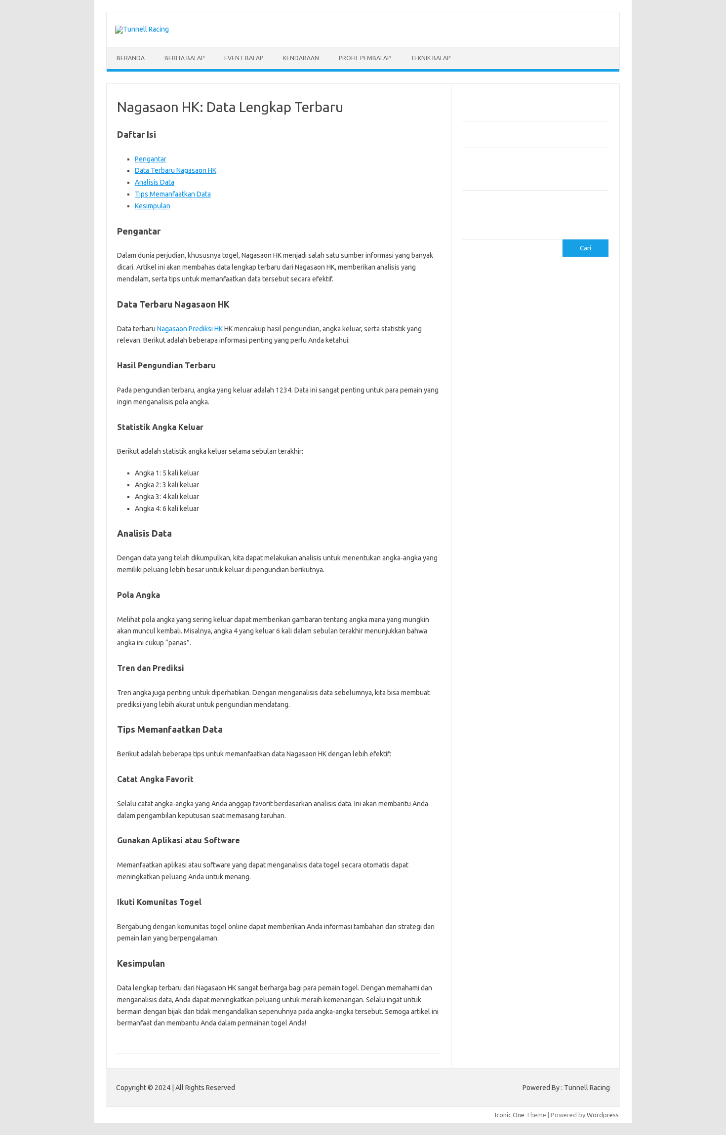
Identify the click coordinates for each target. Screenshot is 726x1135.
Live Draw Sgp (521, 872)
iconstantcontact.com (498, 361)
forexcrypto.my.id (493, 475)
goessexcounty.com (496, 333)
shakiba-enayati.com (497, 759)
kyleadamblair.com (565, 684)
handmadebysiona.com (566, 333)
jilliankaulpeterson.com (561, 664)
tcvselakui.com (555, 418)
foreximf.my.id (540, 494)
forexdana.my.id (549, 475)
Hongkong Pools (539, 853)
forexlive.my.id (489, 504)
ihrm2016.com (557, 655)
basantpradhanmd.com (500, 560)
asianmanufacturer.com (558, 276)
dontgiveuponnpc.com (499, 626)
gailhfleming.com (492, 646)
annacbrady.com (491, 542)
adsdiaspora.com (492, 532)
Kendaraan (301, 58)
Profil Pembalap (365, 58)
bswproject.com (555, 570)
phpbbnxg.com (489, 399)
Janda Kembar (502, 844)
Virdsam (479, 824)
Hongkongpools (544, 862)
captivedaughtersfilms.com (507, 579)
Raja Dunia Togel (553, 834)
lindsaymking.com (493, 693)
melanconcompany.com (501, 389)
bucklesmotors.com (496, 285)
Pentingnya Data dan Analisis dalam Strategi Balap (533, 181)
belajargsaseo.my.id (555, 522)
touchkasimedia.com (497, 427)
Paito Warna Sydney (531, 891)
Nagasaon (509, 824)
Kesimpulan (152, 206)
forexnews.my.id (495, 522)
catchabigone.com (562, 295)
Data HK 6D (551, 881)
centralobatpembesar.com (506, 608)
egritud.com (484, 636)
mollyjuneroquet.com (498, 712)
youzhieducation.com (498, 446)
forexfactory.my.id (550, 484)
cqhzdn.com (484, 314)
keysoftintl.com (536, 380)
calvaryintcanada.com (561, 285)
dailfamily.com (528, 314)
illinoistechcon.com (494, 664)
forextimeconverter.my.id (565, 513)
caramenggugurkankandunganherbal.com (527, 598)
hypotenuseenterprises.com (509, 351)
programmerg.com (566, 409)
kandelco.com (487, 380)
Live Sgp (518, 881)
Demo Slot (502, 862)
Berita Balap (184, 58)
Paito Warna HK (504, 900)
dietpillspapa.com (557, 617)
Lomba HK (507, 910)
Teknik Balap (430, 58)
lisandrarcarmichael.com (502, 702)
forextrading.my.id (494, 513)
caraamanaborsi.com (497, 589)
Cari (467, 233)
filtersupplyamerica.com (547, 323)
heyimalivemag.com (552, 646)
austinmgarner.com (548, 542)
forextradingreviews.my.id (555, 504)
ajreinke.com (542, 532)
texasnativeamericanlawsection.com (520, 779)
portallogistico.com (544, 399)
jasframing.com (489, 371)
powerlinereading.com (500, 409)
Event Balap (243, 58)
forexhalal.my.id (490, 494)
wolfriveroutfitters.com (501, 437)
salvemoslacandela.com (502, 750)
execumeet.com (578, 314)
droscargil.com (559, 626)
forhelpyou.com (531, 636)
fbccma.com (488, 323)
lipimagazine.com (549, 693)
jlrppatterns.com (491, 674)
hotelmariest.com (497, 342)
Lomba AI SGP (553, 919)
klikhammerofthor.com (500, 684)
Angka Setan (507, 834)
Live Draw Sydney (572, 872)
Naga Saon (543, 824)
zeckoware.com (557, 446)
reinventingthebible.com (507, 740)
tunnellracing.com (558, 427)
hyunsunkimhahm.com (499, 655)
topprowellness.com (568, 788)
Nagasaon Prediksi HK (190, 329)
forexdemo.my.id (492, 484)
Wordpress (603, 1114)
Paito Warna (517, 929)
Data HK (542, 900)
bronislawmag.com (567, 560)
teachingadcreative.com (502, 769)
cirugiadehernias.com (549, 304)
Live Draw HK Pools (551, 938)
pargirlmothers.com (574, 731)
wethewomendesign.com (547, 797)
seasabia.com (562, 750)
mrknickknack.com (567, 389)
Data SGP (571, 900)
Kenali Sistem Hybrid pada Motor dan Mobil (524, 113)
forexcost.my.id (490, 466)
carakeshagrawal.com (498, 295)
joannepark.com (540, 371)
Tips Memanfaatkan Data (173, 194)
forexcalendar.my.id (533, 456)
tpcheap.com (486, 797)
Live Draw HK (500, 938)
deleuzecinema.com (496, 617)
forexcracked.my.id (547, 466)
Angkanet (497, 853)
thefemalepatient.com (499, 788)
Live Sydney (485, 881)
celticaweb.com (489, 304)
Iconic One (509, 1114)
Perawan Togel (548, 844)
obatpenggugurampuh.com (507, 721)
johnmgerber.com (547, 674)
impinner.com (554, 361)
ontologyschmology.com (503, 731)
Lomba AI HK (510, 919)
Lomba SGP (542, 910)
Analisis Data (154, 182)
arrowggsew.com (492, 276)
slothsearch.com (557, 759)
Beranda (131, 58)
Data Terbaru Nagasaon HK (175, 170)
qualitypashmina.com (497, 418)
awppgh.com (552, 551)
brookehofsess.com (496, 570)
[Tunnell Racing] (142, 29)
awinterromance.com (497, 551)
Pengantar (150, 159)
